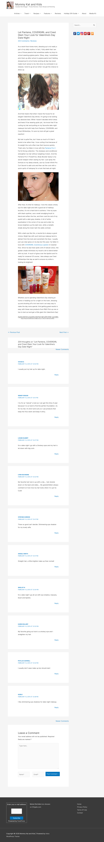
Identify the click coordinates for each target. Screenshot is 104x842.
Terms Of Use (82, 810)
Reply (57, 375)
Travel (26, 13)
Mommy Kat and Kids (28, 4)
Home (79, 804)
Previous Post (14, 332)
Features (47, 13)
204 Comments (23, 41)
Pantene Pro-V (50, 148)
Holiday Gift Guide (70, 13)
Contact (80, 813)
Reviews (58, 13)
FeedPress (21, 821)
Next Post (64, 332)
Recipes (36, 13)
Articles (17, 13)
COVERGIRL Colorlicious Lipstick (36, 245)
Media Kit (92, 13)
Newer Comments (62, 349)
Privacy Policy (82, 807)
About (84, 13)
